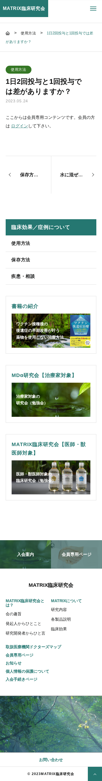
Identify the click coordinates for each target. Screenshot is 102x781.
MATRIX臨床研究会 (24, 8)
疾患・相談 (23, 276)
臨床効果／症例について (40, 227)
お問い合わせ (51, 759)
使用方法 (20, 243)
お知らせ (14, 663)
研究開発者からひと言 (25, 633)
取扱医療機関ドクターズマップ (33, 647)
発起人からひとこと (23, 623)
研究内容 (59, 609)
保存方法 (20, 259)
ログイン (19, 125)
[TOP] (95, 774)
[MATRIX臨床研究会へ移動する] (8, 33)
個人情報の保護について (27, 671)
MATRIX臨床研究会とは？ (25, 603)
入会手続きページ (21, 679)
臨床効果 (59, 629)
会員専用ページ (19, 655)
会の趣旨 (14, 614)
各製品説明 (61, 619)
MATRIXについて (66, 601)
